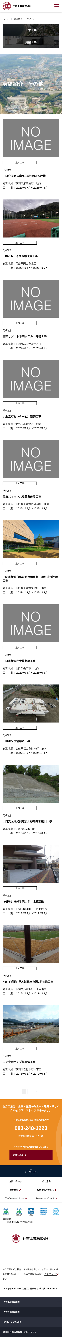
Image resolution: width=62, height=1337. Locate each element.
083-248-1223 (31, 1128)
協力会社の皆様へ (45, 1190)
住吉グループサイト (45, 1198)
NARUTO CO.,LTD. (12, 1322)
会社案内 (46, 1181)
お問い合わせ (19, 1155)
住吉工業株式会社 (11, 1302)
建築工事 (31, 42)
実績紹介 (18, 19)
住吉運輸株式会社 (11, 1312)
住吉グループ (50, 1274)
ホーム (6, 19)
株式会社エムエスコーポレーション (20, 1332)
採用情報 (14, 1190)
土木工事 (31, 30)
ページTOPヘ (31, 1172)
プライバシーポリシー (14, 1198)
